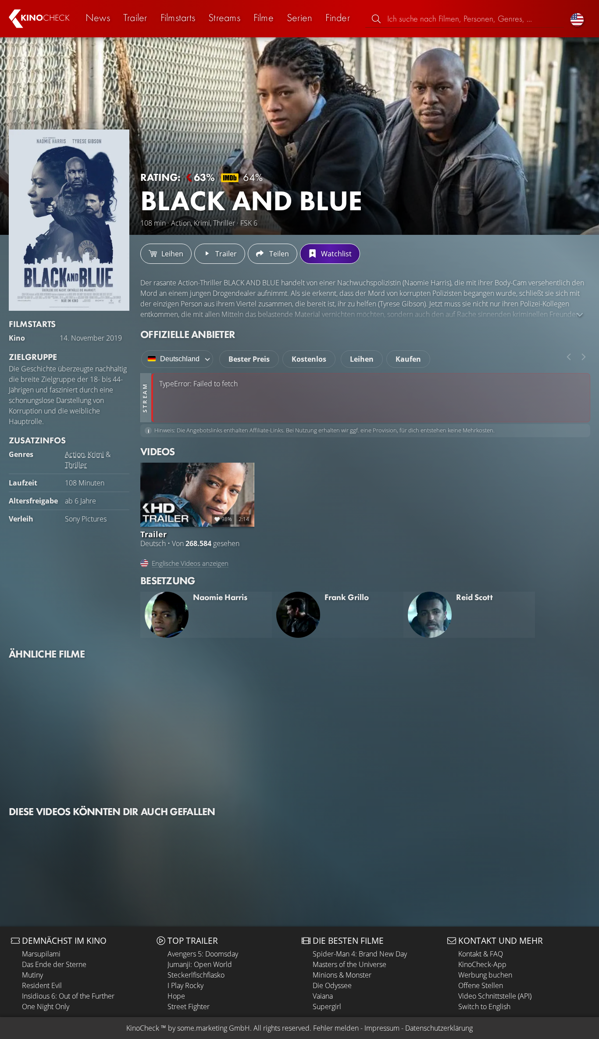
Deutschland (180, 359)
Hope (176, 996)
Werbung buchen (485, 975)
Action (75, 454)
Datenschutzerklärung (439, 1028)
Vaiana (323, 996)
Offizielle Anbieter (187, 334)
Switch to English (484, 1006)
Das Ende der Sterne (54, 964)
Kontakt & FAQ (480, 953)
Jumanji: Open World (200, 964)
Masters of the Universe (349, 964)
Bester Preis (249, 359)
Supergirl (327, 1006)
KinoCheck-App (482, 964)
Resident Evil (42, 985)
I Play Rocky (185, 985)
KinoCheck (142, 1028)
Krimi (96, 454)
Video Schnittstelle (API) (494, 996)
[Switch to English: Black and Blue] (577, 18)
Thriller (76, 465)
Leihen (362, 359)
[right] (583, 356)
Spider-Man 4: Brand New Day (360, 953)
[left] (568, 356)
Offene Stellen (480, 985)
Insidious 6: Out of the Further (68, 996)
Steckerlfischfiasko (196, 975)
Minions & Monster (342, 975)
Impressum (381, 1028)
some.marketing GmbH (213, 1028)
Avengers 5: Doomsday (203, 953)
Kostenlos (309, 359)
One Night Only (45, 1006)
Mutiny (32, 975)
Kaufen (408, 359)
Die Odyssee (332, 985)
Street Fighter (189, 1006)
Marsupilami (41, 953)
